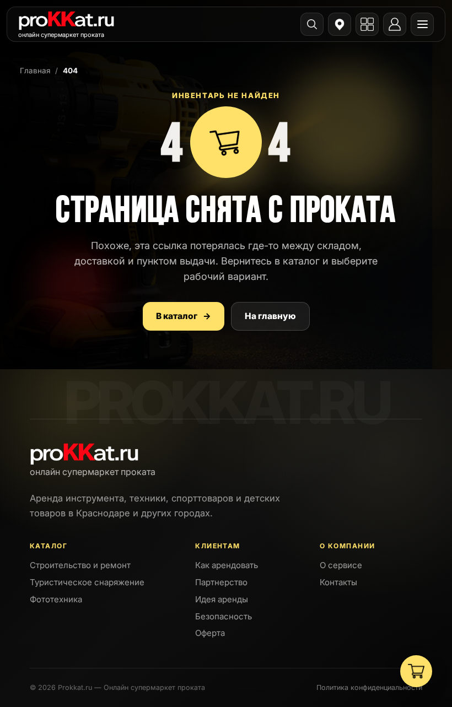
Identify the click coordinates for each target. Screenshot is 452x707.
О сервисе (341, 565)
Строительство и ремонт (80, 565)
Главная (35, 70)
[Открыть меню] (422, 24)
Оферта (210, 633)
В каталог (183, 316)
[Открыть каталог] (367, 24)
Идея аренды (221, 599)
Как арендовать (226, 565)
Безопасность (223, 616)
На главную (270, 316)
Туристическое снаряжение (87, 582)
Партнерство (221, 582)
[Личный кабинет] (394, 24)
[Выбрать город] (339, 24)
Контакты (338, 582)
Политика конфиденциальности (369, 687)
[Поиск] (312, 24)
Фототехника (56, 599)
